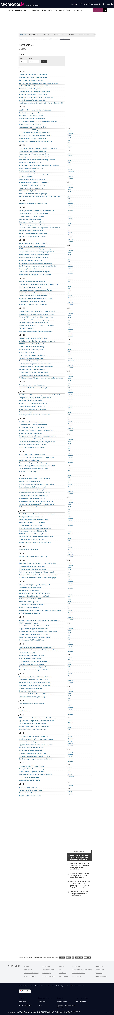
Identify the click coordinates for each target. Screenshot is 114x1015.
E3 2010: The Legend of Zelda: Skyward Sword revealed (36, 484)
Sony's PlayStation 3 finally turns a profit (32, 100)
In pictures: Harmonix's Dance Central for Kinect (34, 493)
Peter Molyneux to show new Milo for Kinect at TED (35, 415)
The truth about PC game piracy (29, 777)
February (70, 133)
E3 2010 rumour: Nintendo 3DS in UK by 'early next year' (37, 457)
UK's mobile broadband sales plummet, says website (35, 331)
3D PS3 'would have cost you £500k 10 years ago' (34, 593)
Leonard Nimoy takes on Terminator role (32, 406)
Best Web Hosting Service (31, 973)
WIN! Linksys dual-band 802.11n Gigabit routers (34, 534)
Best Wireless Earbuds (78, 973)
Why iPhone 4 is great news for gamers (31, 664)
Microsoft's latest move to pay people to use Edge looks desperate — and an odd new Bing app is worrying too (80, 884)
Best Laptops (46, 966)
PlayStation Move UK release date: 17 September (34, 478)
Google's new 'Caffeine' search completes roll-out (34, 637)
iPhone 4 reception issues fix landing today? (33, 194)
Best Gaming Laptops (48, 969)
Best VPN (26, 966)
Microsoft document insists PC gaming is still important (36, 325)
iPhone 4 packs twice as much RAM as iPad (32, 409)
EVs (74, 10)
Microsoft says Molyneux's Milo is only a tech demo (35, 141)
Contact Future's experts (45, 998)
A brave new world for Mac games (30, 89)
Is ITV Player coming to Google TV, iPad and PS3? (34, 585)
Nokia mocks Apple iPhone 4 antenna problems (34, 154)
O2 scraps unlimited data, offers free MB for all (34, 596)
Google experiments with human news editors (33, 520)
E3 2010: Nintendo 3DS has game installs (31, 422)
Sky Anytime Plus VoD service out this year (32, 769)
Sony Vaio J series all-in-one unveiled (30, 658)
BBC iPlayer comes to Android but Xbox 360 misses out (36, 211)
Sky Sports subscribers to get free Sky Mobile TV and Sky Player (39, 165)
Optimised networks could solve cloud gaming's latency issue (38, 284)
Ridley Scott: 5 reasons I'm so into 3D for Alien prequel (36, 97)
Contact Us (60, 998)
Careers (40, 1005)
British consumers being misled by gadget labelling (35, 249)
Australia (62, 957)
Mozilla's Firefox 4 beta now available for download (35, 110)
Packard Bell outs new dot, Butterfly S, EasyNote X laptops (37, 578)
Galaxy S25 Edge (33, 35)
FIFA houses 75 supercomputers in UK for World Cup (35, 774)
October (70, 174)
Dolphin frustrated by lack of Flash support (32, 723)
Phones (10, 10)
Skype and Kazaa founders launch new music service (35, 745)
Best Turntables (76, 966)
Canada (68, 957)
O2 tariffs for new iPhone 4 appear (30, 587)
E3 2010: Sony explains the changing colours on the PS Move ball (39, 395)
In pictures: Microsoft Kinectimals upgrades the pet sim (36, 501)
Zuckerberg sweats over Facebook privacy (32, 753)
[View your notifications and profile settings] (103, 4)
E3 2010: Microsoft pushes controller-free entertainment (37, 514)
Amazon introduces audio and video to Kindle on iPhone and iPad (39, 196)
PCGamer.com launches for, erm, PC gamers (33, 566)
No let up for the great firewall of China (31, 655)
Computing (18, 10)
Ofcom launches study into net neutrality (32, 246)
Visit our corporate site (77, 986)
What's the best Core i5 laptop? (29, 623)
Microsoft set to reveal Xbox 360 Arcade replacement (36, 367)
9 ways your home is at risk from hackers (32, 522)
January (70, 131)
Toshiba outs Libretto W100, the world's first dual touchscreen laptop (41, 378)
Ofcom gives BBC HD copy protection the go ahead (35, 528)
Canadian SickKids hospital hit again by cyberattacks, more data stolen (79, 893)
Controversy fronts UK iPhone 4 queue (31, 269)
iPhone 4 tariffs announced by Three (30, 260)
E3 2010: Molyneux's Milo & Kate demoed (32, 447)
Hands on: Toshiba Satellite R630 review (31, 358)
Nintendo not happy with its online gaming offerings (35, 290)
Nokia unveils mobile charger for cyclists (32, 742)
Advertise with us (62, 1001)
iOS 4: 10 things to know (26, 352)
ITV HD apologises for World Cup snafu (31, 539)
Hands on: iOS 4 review (26, 328)
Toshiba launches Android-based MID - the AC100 (34, 375)
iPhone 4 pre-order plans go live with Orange (33, 463)
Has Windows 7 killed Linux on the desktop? (33, 388)
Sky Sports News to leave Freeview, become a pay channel (37, 436)
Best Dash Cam (100, 969)
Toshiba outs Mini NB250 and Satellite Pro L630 (34, 495)
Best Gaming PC (46, 973)
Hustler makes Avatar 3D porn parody (31, 349)
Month (31, 58)
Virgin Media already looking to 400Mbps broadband (35, 298)
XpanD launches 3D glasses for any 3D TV (32, 179)
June (69, 142)
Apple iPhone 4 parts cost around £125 (31, 116)
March (69, 135)
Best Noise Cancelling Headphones (82, 969)
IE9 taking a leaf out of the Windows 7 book (32, 729)
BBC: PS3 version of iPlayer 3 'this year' (31, 344)
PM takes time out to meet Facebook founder (33, 338)
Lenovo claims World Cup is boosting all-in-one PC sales (36, 314)
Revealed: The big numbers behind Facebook (33, 304)
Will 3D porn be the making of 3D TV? (30, 750)
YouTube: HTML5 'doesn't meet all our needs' (33, 86)
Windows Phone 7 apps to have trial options (33, 77)
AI (25, 10)
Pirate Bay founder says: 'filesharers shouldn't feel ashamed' (38, 148)
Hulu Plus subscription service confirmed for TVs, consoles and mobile (41, 103)
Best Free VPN (28, 969)
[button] (110, 4)
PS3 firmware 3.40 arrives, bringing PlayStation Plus (35, 135)
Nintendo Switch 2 (59, 35)
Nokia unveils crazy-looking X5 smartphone (32, 490)
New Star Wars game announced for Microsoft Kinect (36, 537)
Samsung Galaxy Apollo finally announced (32, 487)
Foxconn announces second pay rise (30, 688)
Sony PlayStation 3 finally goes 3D (29, 613)
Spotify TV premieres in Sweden (29, 607)
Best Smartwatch (63, 976)
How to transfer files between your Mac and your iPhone (37, 442)
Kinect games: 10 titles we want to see (31, 517)
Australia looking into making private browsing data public (37, 563)
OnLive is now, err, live (26, 412)
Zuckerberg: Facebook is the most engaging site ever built (37, 341)
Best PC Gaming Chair (48, 976)
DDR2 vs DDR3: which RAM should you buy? (33, 355)
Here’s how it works (65, 39)
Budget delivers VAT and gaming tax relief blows (34, 323)
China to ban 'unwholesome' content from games (34, 272)
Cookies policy (42, 1001)
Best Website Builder (30, 976)
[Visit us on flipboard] (89, 4)
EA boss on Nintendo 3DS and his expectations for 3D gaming (38, 631)
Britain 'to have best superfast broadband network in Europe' (38, 650)
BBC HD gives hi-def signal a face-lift (30, 400)
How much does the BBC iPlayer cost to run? (33, 130)
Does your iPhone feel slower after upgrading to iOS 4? (36, 252)
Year (21, 58)
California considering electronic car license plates (35, 364)
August (70, 147)
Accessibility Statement (25, 1005)
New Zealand (79, 957)
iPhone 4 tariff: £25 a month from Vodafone (33, 403)
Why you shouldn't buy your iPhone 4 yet (32, 281)
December (70, 178)
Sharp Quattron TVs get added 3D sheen (31, 772)
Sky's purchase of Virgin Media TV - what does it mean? (36, 721)
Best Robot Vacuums (101, 976)
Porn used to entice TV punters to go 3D (31, 766)
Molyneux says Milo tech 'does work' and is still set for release (38, 83)
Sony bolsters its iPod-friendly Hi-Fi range (32, 640)
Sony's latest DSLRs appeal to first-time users (33, 629)
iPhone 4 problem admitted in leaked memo (33, 94)
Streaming (35, 10)
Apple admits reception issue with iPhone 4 (32, 236)
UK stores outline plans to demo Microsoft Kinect (34, 213)
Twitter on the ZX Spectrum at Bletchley (31, 347)
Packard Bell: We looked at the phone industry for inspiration (38, 575)
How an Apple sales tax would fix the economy (33, 257)
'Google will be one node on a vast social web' (33, 204)
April (69, 138)
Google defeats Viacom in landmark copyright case (35, 274)
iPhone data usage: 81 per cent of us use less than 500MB (37, 466)
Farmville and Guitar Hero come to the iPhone (33, 680)
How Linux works (24, 711)
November (71, 176)
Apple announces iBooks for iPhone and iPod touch (35, 677)
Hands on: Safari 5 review (27, 653)
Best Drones (99, 973)
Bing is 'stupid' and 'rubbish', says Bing (31, 168)
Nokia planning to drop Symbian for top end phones (35, 174)
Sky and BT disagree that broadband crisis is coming (35, 263)
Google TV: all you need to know (29, 460)
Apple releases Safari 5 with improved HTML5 (33, 670)
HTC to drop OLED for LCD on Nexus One (32, 185)
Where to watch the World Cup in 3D (30, 162)
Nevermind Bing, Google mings (29, 590)
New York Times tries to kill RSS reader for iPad (34, 626)
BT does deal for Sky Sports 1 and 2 (30, 191)
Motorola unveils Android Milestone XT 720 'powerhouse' (37, 694)
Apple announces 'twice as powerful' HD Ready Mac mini (37, 504)
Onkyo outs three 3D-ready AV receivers (32, 793)
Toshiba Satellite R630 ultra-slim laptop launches (34, 372)
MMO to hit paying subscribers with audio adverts (35, 225)
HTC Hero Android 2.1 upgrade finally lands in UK (34, 133)
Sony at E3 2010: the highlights (28, 471)
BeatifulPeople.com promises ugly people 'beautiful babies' (37, 266)
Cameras (62, 10)
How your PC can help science (28, 549)
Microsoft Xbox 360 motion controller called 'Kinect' (35, 542)
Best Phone (62, 966)
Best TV (61, 969)
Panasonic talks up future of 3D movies (31, 216)
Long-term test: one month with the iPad (32, 301)
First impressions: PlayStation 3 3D (30, 599)
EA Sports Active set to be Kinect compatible (33, 507)
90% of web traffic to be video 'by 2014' (31, 747)
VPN (55, 10)
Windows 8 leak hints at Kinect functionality (32, 151)
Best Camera (99, 966)
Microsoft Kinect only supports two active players (34, 92)
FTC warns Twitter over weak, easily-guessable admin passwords (39, 228)
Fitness (43, 10)
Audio (50, 10)
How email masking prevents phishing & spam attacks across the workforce (79, 875)
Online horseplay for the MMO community (32, 569)
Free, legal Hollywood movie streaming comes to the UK (36, 647)
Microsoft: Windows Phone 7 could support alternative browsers (39, 620)
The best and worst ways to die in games (32, 385)
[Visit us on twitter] (84, 4)
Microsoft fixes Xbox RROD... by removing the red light (36, 430)
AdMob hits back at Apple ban (28, 602)
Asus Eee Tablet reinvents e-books (30, 796)
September (71, 171)
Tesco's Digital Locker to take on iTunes (31, 525)
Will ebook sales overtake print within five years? (34, 756)
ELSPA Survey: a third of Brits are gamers (32, 118)
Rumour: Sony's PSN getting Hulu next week (33, 233)
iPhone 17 (46, 35)
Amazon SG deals (84, 35)
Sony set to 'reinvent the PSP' (28, 787)
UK (73, 957)
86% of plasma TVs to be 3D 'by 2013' (30, 124)
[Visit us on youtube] (86, 4)
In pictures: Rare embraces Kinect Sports (32, 498)
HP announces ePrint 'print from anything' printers (35, 682)
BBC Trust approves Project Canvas (30, 219)
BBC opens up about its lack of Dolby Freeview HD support (37, 718)
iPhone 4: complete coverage (28, 691)
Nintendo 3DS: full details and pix (29, 481)
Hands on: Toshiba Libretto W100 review (32, 369)
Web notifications (81, 1001)
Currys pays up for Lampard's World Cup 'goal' (34, 157)
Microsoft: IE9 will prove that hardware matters (34, 726)
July (69, 145)
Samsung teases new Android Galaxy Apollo (33, 531)
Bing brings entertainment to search (30, 287)
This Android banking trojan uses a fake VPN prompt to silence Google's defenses (79, 857)
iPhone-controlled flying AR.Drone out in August (34, 255)
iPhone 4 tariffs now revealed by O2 (30, 433)
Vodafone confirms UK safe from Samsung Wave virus (36, 739)
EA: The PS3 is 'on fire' (26, 177)
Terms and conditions (82, 998)
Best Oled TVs (62, 973)
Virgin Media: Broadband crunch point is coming (34, 293)
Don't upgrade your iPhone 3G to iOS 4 (31, 222)
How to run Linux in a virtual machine (31, 188)
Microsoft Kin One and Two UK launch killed (33, 74)
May (69, 140)
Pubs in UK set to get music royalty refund (32, 667)
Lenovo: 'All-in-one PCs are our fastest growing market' (36, 320)
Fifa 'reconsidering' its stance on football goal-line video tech (38, 121)
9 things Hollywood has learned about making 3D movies (37, 160)
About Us (21, 998)
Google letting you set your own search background (35, 759)
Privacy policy (22, 1001)
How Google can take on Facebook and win (32, 127)
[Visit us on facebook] (81, 4)
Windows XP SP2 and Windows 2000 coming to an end (36, 317)
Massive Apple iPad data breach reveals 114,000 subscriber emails (40, 610)
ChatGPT (71, 35)
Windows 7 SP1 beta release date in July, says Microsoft (36, 685)
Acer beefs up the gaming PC (28, 171)
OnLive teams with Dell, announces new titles (33, 469)
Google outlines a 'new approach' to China (32, 138)
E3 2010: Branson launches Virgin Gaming (32, 454)
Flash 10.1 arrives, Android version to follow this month (36, 572)
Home (68, 10)
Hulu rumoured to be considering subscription (33, 634)
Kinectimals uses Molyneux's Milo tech (31, 113)
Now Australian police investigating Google (32, 697)
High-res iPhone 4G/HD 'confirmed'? (30, 790)
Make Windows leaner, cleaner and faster (32, 704)
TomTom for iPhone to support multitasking (33, 661)
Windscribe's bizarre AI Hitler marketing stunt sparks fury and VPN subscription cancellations (79, 866)
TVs (29, 10)
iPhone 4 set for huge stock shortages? (31, 361)
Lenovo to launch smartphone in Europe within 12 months (37, 311)
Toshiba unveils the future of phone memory (33, 425)
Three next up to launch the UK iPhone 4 (31, 604)
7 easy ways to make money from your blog (33, 556)
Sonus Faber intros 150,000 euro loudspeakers (33, 182)
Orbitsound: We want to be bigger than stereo (33, 736)
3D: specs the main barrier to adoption (31, 80)
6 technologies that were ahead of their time (33, 296)
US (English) (87, 957)
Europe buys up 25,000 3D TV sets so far (31, 427)
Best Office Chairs (77, 976)
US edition (42, 1013)
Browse (79, 10)
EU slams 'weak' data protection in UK (31, 230)
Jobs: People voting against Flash (29, 780)
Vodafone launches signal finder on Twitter (32, 444)
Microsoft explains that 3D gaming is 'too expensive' (35, 439)
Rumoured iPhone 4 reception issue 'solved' (33, 243)
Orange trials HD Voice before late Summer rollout (35, 398)
